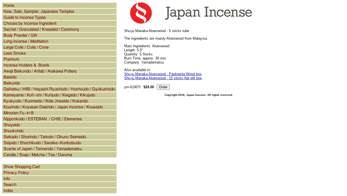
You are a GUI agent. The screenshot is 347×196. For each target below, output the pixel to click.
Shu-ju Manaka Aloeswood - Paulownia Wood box (163, 74)
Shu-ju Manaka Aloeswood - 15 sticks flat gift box (163, 78)
